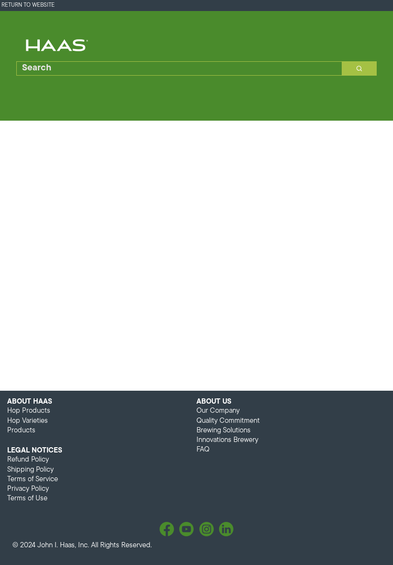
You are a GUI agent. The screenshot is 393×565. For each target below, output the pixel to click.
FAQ (202, 449)
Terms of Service (32, 479)
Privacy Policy (28, 489)
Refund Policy (28, 459)
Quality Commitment (228, 421)
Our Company (218, 411)
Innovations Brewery (227, 440)
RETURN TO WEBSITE (28, 5)
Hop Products (28, 411)
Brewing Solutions (223, 430)
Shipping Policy (30, 470)
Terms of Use (27, 498)
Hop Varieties (27, 421)
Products (21, 430)
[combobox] (176, 68)
